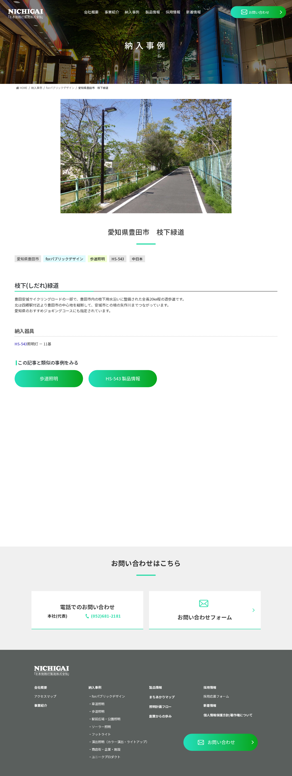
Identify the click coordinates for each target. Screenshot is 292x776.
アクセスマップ (45, 696)
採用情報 (173, 12)
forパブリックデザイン (64, 258)
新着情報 (193, 12)
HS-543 (118, 258)
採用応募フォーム (216, 696)
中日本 (137, 258)
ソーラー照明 (101, 726)
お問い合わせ (259, 12)
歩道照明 (97, 258)
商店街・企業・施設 (106, 749)
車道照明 (98, 703)
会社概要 (91, 12)
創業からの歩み (160, 716)
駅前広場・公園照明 (106, 719)
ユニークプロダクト (106, 757)
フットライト (101, 734)
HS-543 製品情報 (123, 378)
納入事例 (132, 12)
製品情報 (152, 12)
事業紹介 (111, 12)
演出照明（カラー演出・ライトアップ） (120, 741)
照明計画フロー (160, 706)
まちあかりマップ (162, 697)
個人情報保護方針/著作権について (228, 715)
